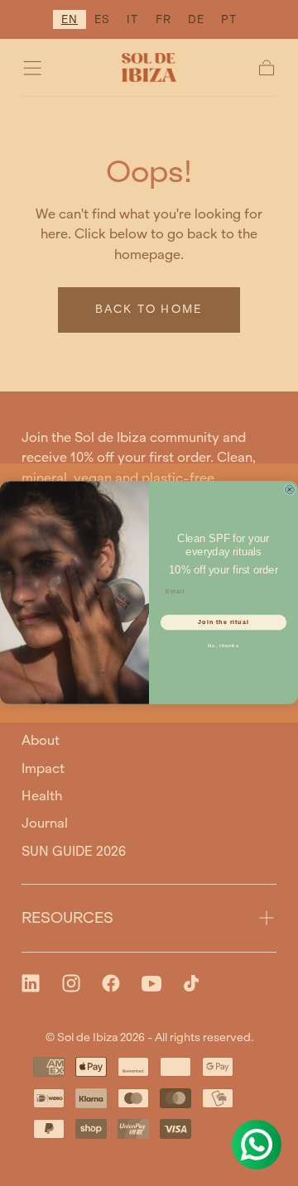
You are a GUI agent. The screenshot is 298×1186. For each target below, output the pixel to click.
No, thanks (223, 645)
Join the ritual (223, 622)
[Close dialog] (289, 489)
